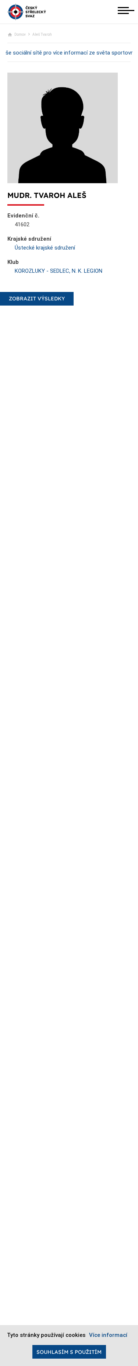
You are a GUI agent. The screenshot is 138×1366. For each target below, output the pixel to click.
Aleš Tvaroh (42, 34)
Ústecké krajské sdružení (45, 247)
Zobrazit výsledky (37, 298)
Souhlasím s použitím (69, 1352)
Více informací (108, 1335)
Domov (20, 34)
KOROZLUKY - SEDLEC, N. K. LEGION (58, 271)
